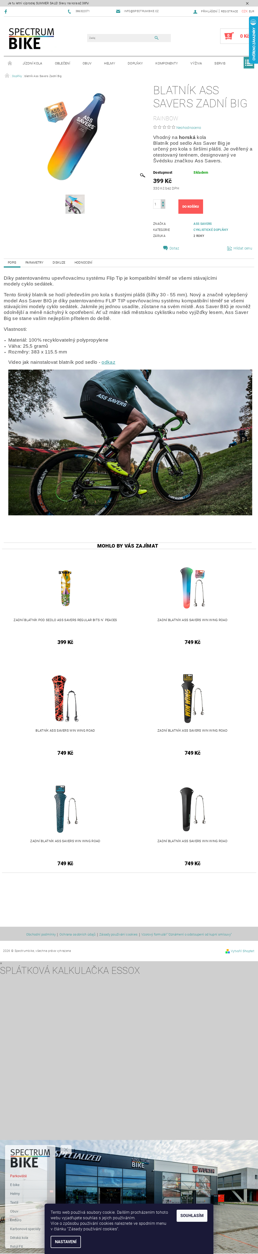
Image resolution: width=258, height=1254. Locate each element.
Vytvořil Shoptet (242, 951)
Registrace (229, 11)
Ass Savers (203, 224)
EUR (251, 11)
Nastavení (66, 1241)
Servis (219, 63)
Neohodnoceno (188, 128)
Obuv (87, 63)
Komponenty (166, 63)
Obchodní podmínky (41, 934)
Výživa (196, 63)
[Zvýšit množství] (163, 201)
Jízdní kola (32, 63)
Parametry (34, 262)
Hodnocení (83, 262)
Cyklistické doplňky (211, 230)
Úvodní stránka (10, 63)
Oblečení (62, 63)
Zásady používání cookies (118, 934)
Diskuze (59, 262)
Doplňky (135, 63)
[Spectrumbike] (31, 38)
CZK (245, 11)
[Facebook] (6, 11)
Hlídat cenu (243, 248)
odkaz (108, 362)
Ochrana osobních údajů (77, 934)
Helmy (109, 63)
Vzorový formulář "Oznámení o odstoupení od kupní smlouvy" (186, 934)
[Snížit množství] (163, 206)
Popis (12, 262)
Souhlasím (192, 1215)
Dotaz (174, 248)
